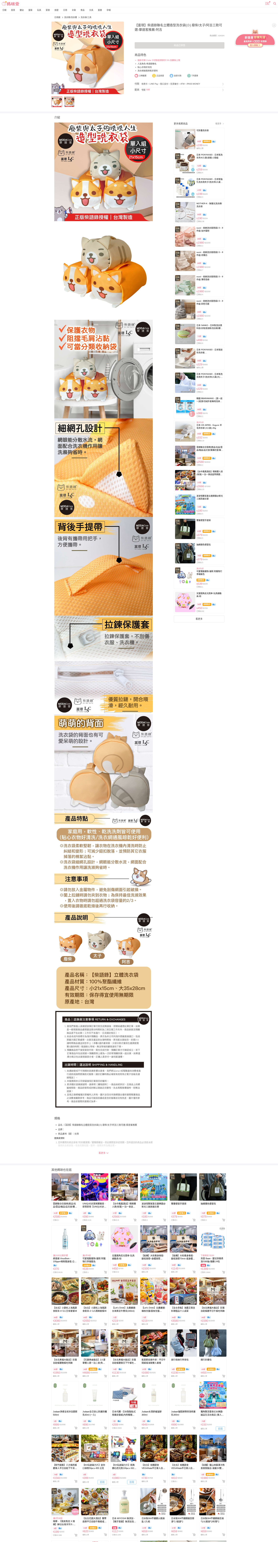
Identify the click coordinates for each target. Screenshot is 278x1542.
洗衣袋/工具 (86, 17)
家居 (48, 10)
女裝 (74, 10)
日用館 (57, 17)
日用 (65, 10)
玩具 (39, 10)
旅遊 (56, 10)
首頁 (13, 10)
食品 (83, 10)
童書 (100, 10)
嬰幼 (22, 10)
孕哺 (109, 10)
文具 (91, 10)
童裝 (30, 10)
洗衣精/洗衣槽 (70, 17)
